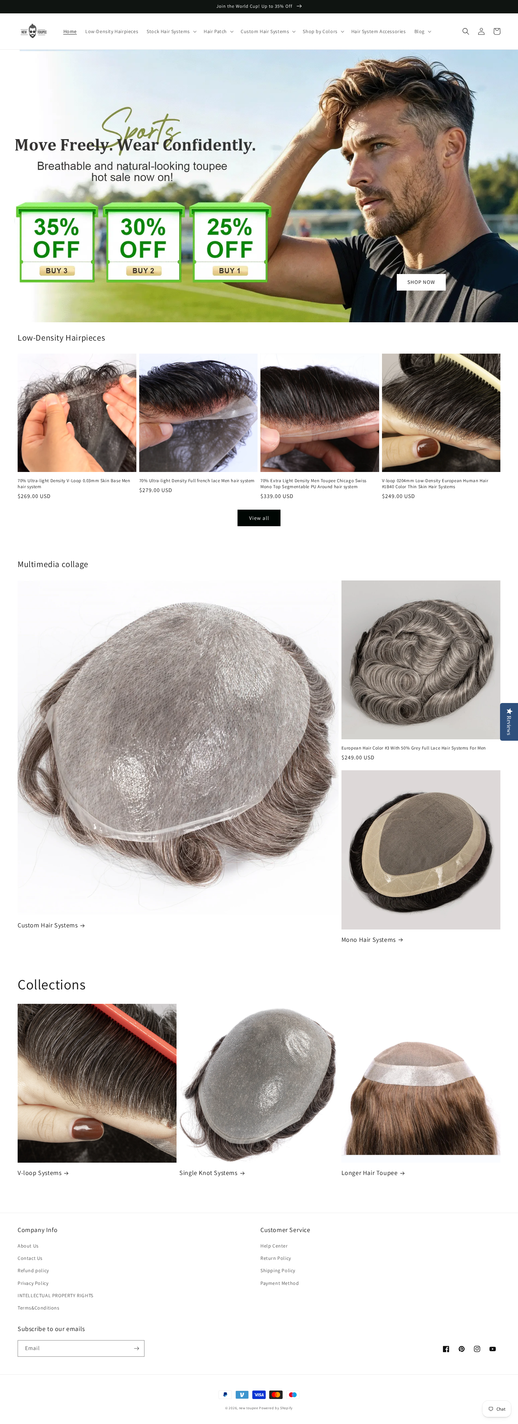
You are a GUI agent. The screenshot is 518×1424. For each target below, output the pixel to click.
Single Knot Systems (208, 1173)
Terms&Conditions (39, 1308)
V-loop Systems (39, 1173)
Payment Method (279, 1283)
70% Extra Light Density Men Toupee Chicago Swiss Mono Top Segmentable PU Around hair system (313, 484)
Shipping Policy (277, 1270)
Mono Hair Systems (368, 939)
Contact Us (30, 1258)
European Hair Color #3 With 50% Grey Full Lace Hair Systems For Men (413, 748)
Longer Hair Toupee (369, 1173)
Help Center (274, 1246)
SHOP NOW (421, 282)
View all (259, 518)
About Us (28, 1246)
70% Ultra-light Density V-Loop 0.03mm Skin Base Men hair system (74, 484)
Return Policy (275, 1258)
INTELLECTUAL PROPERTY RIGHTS (55, 1295)
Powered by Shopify (276, 1408)
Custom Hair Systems (48, 925)
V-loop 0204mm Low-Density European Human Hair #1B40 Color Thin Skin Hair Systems (435, 484)
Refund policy (33, 1270)
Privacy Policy (33, 1283)
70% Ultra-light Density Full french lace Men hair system (197, 481)
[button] (170, 31)
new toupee (248, 1408)
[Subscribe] (136, 1348)
